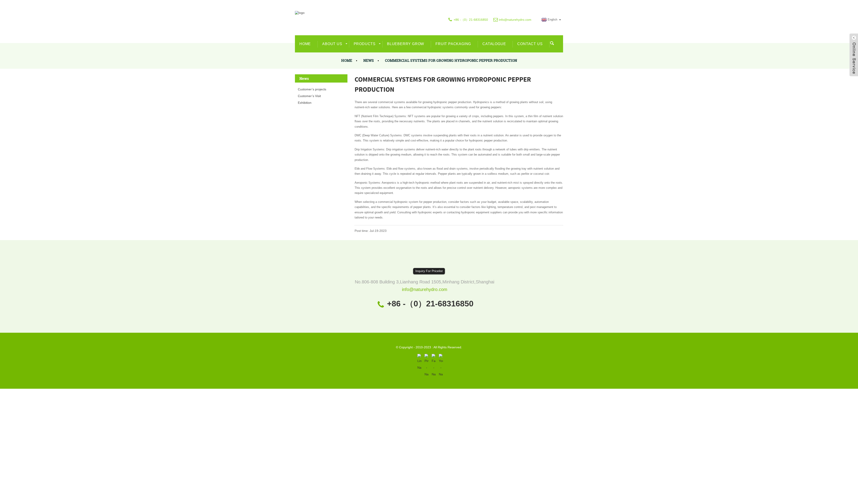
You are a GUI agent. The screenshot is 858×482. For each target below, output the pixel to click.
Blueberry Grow (405, 44)
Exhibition (304, 102)
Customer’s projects (312, 89)
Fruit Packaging (453, 44)
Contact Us (530, 44)
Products (365, 44)
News (368, 60)
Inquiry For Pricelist (429, 271)
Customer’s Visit (309, 96)
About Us (332, 44)
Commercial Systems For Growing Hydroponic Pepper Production (451, 60)
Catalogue (494, 44)
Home (305, 44)
